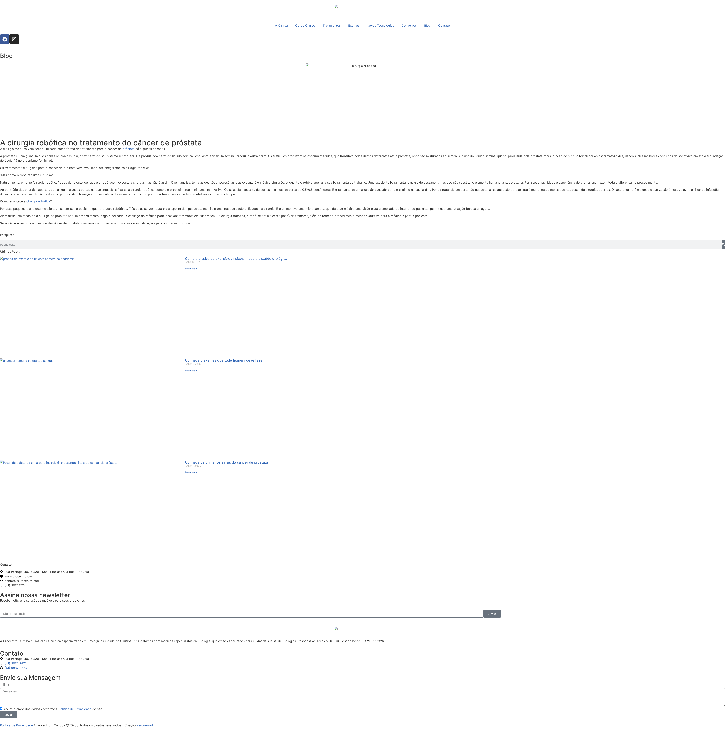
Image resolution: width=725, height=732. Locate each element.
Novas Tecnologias (380, 25)
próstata (129, 149)
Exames (353, 25)
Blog (427, 25)
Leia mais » (191, 268)
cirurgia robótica (38, 201)
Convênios (409, 25)
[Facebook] (4, 39)
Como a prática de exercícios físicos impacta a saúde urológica (236, 259)
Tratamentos (332, 25)
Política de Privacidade (75, 709)
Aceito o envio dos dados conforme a (53, 709)
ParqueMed (145, 725)
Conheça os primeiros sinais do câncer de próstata (226, 462)
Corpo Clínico (305, 25)
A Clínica (281, 25)
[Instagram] (14, 39)
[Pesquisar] (723, 244)
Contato (444, 25)
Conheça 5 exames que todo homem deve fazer (224, 360)
